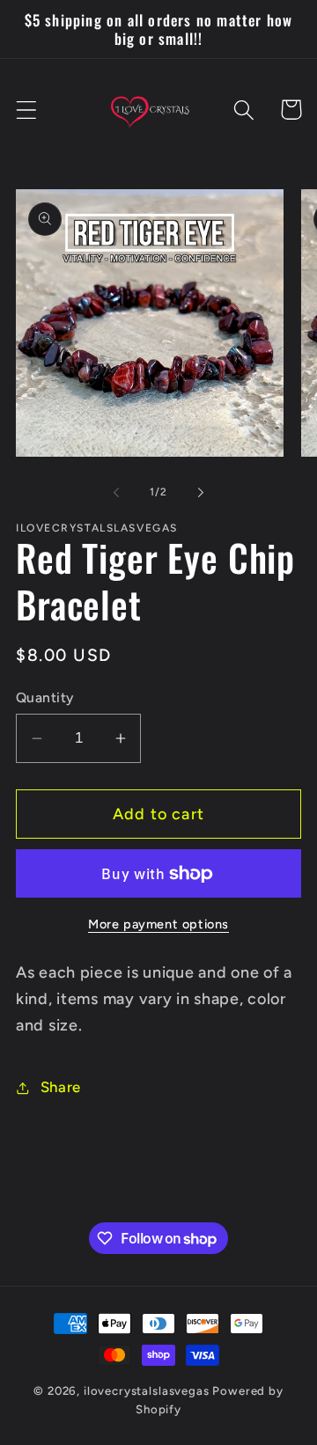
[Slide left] (116, 492)
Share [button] (61, 1087)
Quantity (45, 697)
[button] (27, 109)
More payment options (158, 924)
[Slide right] (200, 492)
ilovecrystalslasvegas (147, 1390)
